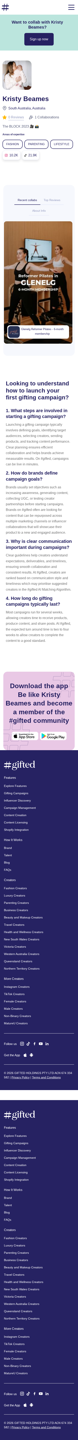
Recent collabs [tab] (27, 200)
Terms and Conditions (46, 1077)
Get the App (12, 1055)
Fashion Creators (15, 888)
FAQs (7, 869)
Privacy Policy (20, 1077)
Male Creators (13, 1008)
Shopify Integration (16, 829)
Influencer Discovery (17, 800)
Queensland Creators (18, 961)
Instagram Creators (17, 986)
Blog (7, 862)
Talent (8, 855)
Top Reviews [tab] (52, 200)
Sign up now (39, 39)
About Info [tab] (39, 210)
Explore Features (15, 786)
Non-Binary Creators (17, 1016)
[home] (5, 7)
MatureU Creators (16, 1023)
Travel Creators (14, 924)
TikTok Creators (14, 994)
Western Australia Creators (21, 954)
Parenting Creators (16, 902)
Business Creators (16, 910)
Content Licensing (16, 822)
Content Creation (15, 815)
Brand (8, 848)
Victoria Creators (15, 946)
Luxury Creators (14, 895)
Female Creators (15, 1001)
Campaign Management (20, 807)
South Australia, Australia (26, 108)
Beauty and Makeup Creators (23, 917)
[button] (71, 7)
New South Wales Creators (21, 939)
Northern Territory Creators (22, 968)
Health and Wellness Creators (23, 932)
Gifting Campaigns (16, 793)
